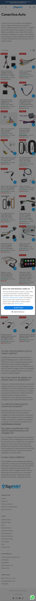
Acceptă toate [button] (18, 307)
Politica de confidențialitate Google (13, 297)
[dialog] (18, 300)
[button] (18, 312)
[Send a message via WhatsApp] (32, 597)
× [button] (32, 288)
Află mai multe (19, 303)
